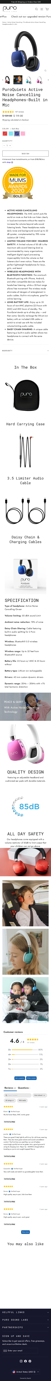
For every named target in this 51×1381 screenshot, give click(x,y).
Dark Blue (16, 133)
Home (4, 22)
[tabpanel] (25, 1164)
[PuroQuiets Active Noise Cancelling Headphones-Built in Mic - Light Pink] (11, 1297)
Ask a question (19, 1078)
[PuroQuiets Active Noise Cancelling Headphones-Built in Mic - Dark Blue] (9, 1297)
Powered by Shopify (25, 1378)
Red (4, 133)
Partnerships (12, 1327)
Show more (25, 1232)
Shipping (6, 120)
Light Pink (23, 133)
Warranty (7, 351)
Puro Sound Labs (15, 1319)
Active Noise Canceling (15, 22)
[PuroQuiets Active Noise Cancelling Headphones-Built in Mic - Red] (4, 1297)
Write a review (31, 1078)
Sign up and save (16, 1336)
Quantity (7, 141)
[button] (25, 1049)
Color (10, 129)
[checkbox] (22, 1100)
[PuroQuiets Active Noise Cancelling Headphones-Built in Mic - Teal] (6, 1297)
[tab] (24, 1088)
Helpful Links (13, 1312)
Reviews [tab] (10, 1088)
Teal (11, 133)
